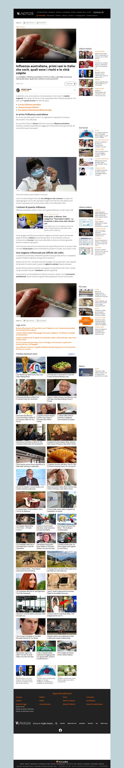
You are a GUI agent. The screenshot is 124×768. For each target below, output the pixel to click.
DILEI (75, 764)
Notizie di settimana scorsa (25, 711)
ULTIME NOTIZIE (42, 12)
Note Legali (26, 766)
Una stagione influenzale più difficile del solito (35, 110)
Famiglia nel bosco (92, 15)
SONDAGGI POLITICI (100, 229)
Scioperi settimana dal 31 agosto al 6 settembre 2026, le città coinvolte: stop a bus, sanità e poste (46, 339)
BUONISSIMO (94, 764)
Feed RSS (62, 723)
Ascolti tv (71, 15)
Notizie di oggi (21, 704)
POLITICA (59, 12)
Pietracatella (50, 15)
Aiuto (55, 766)
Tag (97, 723)
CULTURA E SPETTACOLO (102, 140)
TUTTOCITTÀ (69, 764)
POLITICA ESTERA (99, 51)
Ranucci (65, 15)
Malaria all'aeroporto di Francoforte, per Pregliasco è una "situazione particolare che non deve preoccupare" (45, 329)
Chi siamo (19, 766)
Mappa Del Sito (72, 723)
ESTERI (73, 12)
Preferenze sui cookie (47, 766)
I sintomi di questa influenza (28, 107)
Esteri (65, 697)
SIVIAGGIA (80, 764)
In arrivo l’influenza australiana (29, 104)
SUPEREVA (101, 764)
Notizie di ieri (20, 707)
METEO (97, 308)
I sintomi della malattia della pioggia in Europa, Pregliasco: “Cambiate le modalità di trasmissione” (45, 334)
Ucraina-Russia (44, 704)
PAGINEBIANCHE (60, 764)
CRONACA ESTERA (100, 168)
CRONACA (51, 12)
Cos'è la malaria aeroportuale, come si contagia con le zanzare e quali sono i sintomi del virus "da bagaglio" (44, 343)
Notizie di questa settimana (25, 709)
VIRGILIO (27, 764)
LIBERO (22, 764)
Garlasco (58, 15)
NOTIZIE (27, 13)
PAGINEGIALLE (34, 764)
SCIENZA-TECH (81, 12)
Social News (90, 701)
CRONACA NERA (99, 88)
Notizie (25, 723)
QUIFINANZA (86, 764)
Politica (42, 697)
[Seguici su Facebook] (60, 731)
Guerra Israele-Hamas (94, 704)
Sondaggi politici (80, 15)
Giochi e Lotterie (69, 701)
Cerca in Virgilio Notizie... (43, 723)
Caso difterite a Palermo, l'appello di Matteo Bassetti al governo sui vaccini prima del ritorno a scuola (45, 348)
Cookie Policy (37, 766)
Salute (41, 701)
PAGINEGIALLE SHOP (44, 764)
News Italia (104, 723)
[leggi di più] (75, 90)
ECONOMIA (66, 12)
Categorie (82, 723)
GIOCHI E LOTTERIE (100, 317)
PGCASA (53, 764)
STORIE (97, 289)
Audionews (97, 12)
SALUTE (23, 27)
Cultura (18, 701)
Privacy (31, 766)
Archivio (90, 723)
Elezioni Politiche (69, 704)
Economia (90, 697)
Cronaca (19, 697)
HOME (17, 27)
